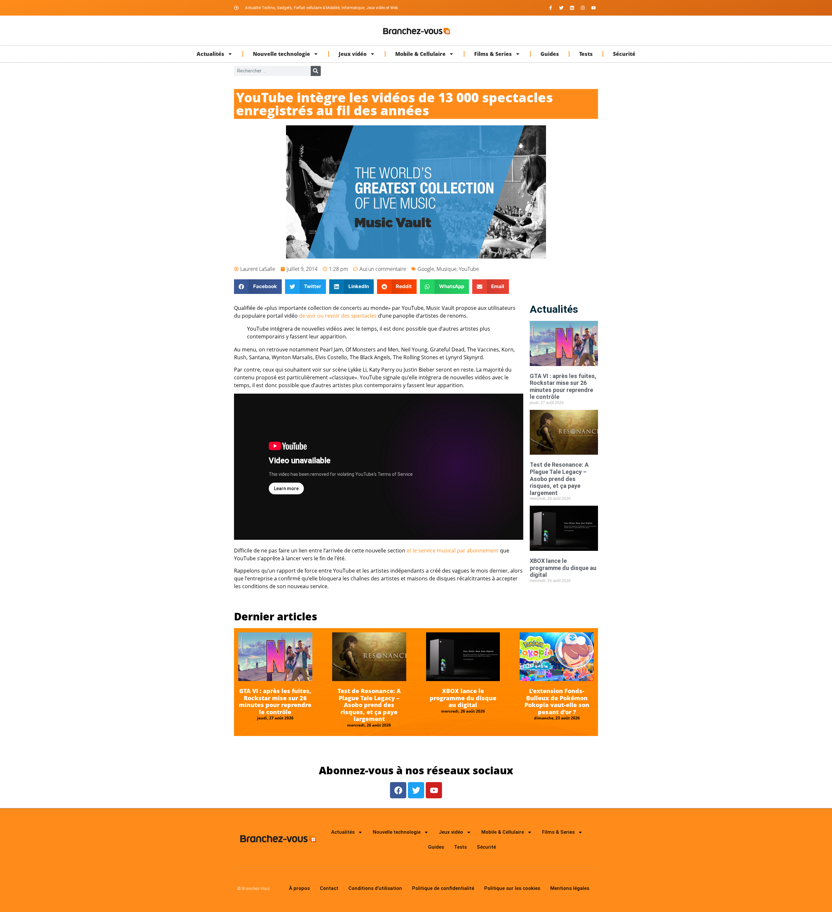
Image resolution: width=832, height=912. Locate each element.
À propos (299, 888)
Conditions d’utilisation (375, 888)
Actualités (210, 53)
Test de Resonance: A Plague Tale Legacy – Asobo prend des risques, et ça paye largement (559, 478)
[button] (258, 286)
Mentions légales (569, 888)
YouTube (469, 268)
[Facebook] (398, 790)
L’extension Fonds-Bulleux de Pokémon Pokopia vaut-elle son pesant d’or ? (557, 701)
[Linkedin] (572, 7)
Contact (329, 888)
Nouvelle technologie (281, 53)
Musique (446, 268)
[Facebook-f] (550, 7)
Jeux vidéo (353, 53)
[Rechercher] (316, 71)
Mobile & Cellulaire (420, 53)
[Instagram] (582, 7)
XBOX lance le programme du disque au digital (563, 567)
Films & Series (493, 53)
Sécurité (624, 53)
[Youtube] (593, 7)
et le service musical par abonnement (453, 550)
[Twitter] (561, 7)
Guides (549, 53)
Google (426, 268)
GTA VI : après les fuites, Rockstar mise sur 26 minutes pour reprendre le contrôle (563, 386)
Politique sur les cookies (512, 888)
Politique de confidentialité (443, 888)
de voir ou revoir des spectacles (338, 315)
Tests (586, 53)
